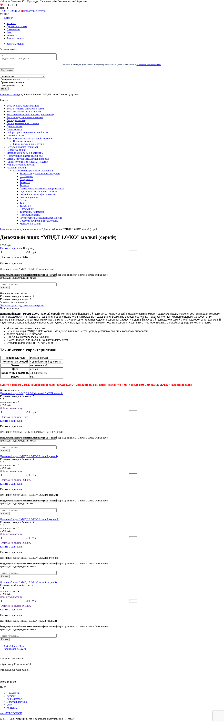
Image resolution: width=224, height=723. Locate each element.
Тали (22, 203)
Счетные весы (14, 129)
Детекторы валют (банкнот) (22, 147)
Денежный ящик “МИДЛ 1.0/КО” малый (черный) (28, 582)
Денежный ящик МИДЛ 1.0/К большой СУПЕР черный (31, 393)
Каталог (11, 23)
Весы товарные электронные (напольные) (30, 114)
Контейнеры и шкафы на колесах (38, 194)
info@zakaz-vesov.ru (35, 11)
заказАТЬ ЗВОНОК (11, 713)
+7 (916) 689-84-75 (10, 11)
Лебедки (24, 200)
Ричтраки (25, 182)
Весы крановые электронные (23, 123)
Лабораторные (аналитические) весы (27, 132)
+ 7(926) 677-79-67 (14, 646)
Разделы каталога (10, 229)
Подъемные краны (30, 214)
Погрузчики (26, 179)
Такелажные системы (32, 211)
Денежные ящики (16, 149)
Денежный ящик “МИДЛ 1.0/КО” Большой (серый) (29, 456)
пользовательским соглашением (149, 65)
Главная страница (10, 94)
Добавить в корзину (18, 412)
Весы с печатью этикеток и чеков (25, 108)
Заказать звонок (15, 38)
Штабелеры (26, 176)
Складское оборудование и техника (33, 170)
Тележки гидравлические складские (40, 173)
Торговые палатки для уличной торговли (30, 138)
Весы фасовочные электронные (24, 111)
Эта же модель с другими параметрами (22, 305)
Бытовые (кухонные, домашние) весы (28, 158)
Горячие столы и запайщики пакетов (27, 161)
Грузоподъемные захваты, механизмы (41, 217)
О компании (13, 29)
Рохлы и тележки (16, 167)
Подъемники (27, 208)
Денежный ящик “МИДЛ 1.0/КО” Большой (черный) (29, 519)
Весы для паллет (16, 120)
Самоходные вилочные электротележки (42, 188)
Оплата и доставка (17, 701)
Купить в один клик (11, 248)
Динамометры (14, 126)
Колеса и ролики (29, 197)
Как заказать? (14, 698)
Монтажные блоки (30, 223)
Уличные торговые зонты (21, 164)
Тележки (24, 185)
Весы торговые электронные (23, 105)
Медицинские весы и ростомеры (25, 152)
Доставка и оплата (17, 26)
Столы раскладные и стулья (28, 144)
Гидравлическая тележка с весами (39, 191)
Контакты (12, 35)
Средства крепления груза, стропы (39, 220)
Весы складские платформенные (25, 117)
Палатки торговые (23, 141)
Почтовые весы (15, 135)
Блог (9, 32)
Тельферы (25, 206)
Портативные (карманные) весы (25, 155)
